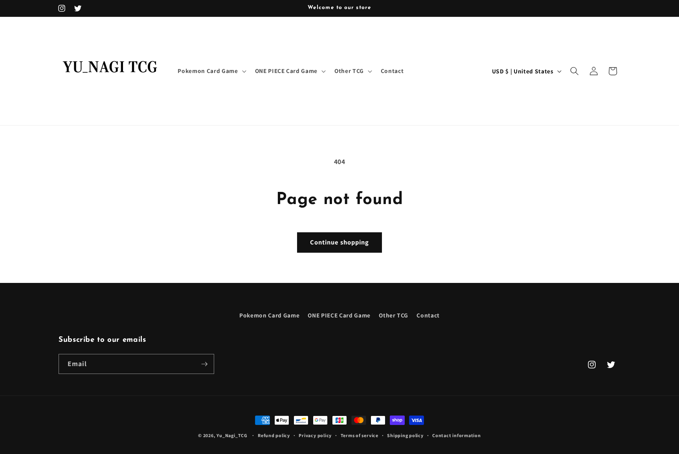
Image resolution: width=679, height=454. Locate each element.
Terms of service (359, 435)
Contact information (456, 435)
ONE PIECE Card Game (339, 315)
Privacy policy (315, 435)
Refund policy (274, 435)
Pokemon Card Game (269, 315)
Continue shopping (339, 242)
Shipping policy (405, 435)
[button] (211, 71)
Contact (428, 315)
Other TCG (393, 315)
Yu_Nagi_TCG (232, 435)
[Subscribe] (204, 364)
